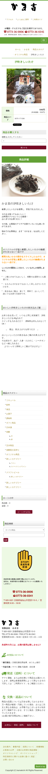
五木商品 (10, 445)
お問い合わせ (8, 759)
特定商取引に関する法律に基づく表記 (19, 756)
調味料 (9, 418)
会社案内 (6, 746)
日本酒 (9, 427)
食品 (8, 409)
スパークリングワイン (18, 466)
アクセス (10, 19)
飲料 (8, 404)
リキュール (11, 400)
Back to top (40, 766)
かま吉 (26, 49)
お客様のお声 (8, 750)
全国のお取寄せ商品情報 (27, 750)
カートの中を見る (24, 512)
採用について (28, 746)
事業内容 (16, 746)
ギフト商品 (11, 422)
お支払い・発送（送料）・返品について (21, 724)
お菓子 (9, 413)
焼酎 (8, 431)
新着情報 (40, 746)
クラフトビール (12, 472)
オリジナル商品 (21, 54)
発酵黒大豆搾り (12, 450)
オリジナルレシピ (10, 753)
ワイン (13, 463)
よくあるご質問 (23, 19)
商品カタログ (38, 49)
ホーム (18, 49)
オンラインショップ (28, 753)
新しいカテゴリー (13, 458)
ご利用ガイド (37, 19)
